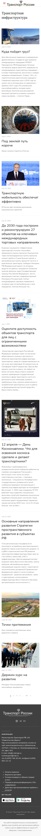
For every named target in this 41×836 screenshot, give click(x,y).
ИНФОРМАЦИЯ (7, 734)
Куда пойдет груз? (16, 52)
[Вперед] (30, 695)
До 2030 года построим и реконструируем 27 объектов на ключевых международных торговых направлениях (20, 234)
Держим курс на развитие (14, 677)
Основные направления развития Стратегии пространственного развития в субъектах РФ (20, 529)
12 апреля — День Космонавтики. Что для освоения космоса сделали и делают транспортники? (19, 453)
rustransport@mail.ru (10, 756)
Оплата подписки (12, 772)
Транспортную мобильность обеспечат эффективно (20, 197)
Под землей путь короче (15, 143)
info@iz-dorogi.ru (14, 753)
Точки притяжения (16, 624)
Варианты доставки (13, 774)
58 (26, 696)
